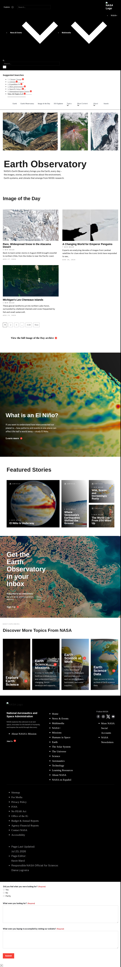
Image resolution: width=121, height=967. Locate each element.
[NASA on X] (108, 716)
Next (36, 325)
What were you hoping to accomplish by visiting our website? (33, 929)
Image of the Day (44, 104)
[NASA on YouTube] (113, 716)
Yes (7, 890)
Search (106, 104)
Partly (8, 896)
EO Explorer (58, 104)
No (7, 893)
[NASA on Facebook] (98, 716)
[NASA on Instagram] (103, 716)
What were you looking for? (19, 903)
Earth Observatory (27, 104)
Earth (15, 104)
